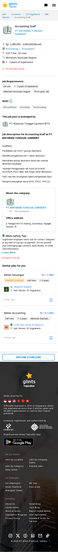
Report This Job (12, 258)
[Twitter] (18, 536)
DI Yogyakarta (33, 14)
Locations (16, 14)
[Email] (40, 536)
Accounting (12, 48)
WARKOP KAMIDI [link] (23, 286)
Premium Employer (14, 280)
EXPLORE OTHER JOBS (28, 357)
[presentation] (9, 5)
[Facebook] (25, 536)
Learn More (9, 252)
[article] (29, 287)
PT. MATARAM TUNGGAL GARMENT (29, 32)
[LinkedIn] (33, 536)
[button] (46, 5)
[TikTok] (48, 536)
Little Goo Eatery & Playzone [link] (28, 324)
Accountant (28, 48)
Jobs (4, 14)
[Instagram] (10, 536)
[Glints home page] (9, 5)
